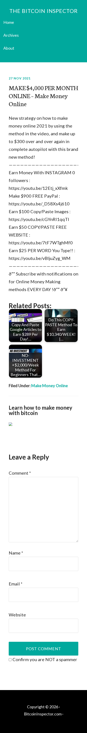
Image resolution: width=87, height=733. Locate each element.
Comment (20, 473)
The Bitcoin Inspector (43, 11)
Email (16, 583)
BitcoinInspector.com (43, 713)
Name (16, 552)
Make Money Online (49, 385)
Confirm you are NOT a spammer (44, 659)
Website (17, 614)
